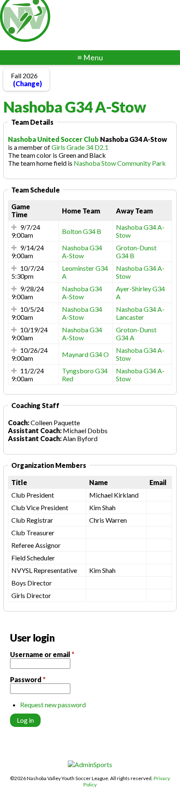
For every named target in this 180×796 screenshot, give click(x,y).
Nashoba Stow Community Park (120, 163)
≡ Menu (90, 57)
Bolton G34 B (81, 231)
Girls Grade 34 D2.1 (79, 147)
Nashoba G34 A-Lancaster (140, 313)
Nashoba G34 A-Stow (82, 251)
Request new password (53, 705)
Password (28, 679)
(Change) (27, 83)
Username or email (42, 654)
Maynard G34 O (85, 354)
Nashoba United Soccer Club (53, 139)
